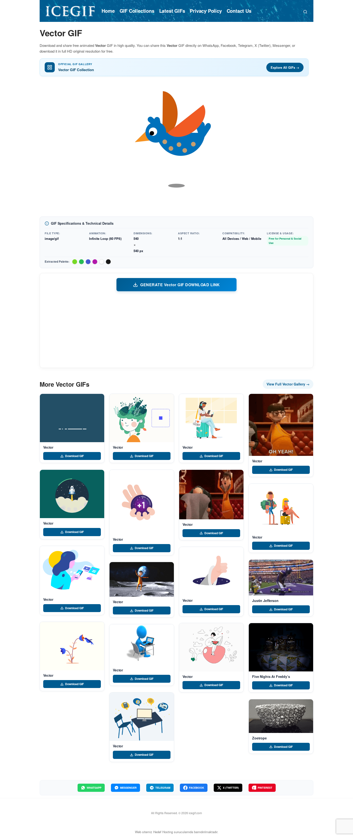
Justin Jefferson (265, 600)
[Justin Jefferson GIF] (281, 577)
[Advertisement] (176, 329)
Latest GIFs (172, 10)
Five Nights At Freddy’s (271, 676)
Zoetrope (259, 738)
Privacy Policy (206, 10)
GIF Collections (137, 10)
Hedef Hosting (163, 832)
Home (108, 10)
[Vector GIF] (72, 418)
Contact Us (239, 10)
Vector (48, 447)
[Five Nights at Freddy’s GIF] (281, 647)
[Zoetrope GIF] (281, 716)
